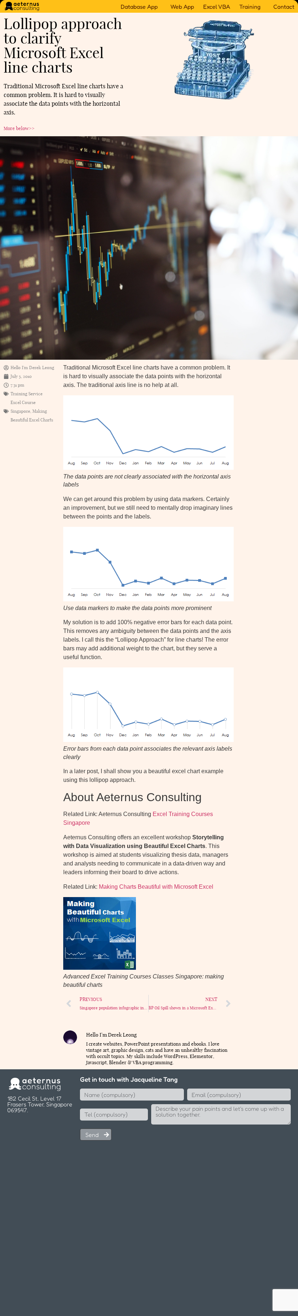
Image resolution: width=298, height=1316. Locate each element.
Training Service (27, 393)
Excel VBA (216, 6)
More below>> (19, 128)
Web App (182, 6)
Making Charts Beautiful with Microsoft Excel (156, 887)
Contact (283, 6)
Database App (139, 6)
